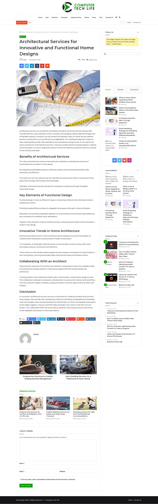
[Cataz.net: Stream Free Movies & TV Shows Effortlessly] (111, 278)
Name (22, 463)
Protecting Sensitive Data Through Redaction (127, 120)
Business (55, 17)
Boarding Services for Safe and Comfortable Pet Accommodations (83, 414)
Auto (47, 17)
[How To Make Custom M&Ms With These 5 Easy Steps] (111, 255)
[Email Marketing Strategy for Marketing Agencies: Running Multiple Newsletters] (111, 131)
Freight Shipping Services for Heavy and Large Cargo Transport (58, 414)
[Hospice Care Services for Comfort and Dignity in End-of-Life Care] (31, 403)
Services (29, 32)
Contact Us (109, 17)
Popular (120, 90)
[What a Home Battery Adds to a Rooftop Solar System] (111, 111)
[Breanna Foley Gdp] (111, 288)
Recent (108, 90)
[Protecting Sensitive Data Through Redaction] (111, 121)
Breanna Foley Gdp (126, 285)
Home (40, 17)
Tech (101, 17)
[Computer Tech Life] (79, 7)
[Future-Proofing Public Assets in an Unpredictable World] (111, 145)
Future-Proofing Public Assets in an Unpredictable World (47, 22)
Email (21, 471)
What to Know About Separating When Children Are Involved (127, 100)
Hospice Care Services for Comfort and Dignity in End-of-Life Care (30, 414)
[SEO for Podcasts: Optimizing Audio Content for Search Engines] (111, 265)
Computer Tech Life (52, 500)
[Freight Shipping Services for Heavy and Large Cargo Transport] (58, 403)
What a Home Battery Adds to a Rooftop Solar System (128, 110)
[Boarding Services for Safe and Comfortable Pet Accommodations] (85, 403)
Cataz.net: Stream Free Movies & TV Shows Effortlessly (128, 277)
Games (86, 17)
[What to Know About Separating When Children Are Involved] (111, 101)
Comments (134, 90)
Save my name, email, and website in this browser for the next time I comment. (48, 479)
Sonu (24, 60)
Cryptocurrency (76, 17)
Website (62, 471)
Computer (64, 17)
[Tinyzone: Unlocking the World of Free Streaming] (111, 245)
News (94, 17)
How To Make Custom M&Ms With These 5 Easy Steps (127, 254)
